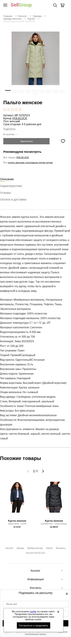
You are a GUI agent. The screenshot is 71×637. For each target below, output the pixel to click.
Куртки (31, 18)
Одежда (37, 16)
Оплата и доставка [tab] (13, 199)
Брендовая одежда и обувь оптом (21, 5)
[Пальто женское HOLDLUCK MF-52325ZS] (35, 63)
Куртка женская (17, 521)
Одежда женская (12, 18)
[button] (28, 471)
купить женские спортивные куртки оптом (30, 162)
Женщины (60, 548)
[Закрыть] (58, 611)
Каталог (22, 16)
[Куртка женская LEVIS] (17, 499)
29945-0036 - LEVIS (17, 524)
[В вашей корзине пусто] (62, 5)
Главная (7, 16)
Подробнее (9, 128)
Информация (35, 579)
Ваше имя (11, 604)
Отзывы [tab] (5, 192)
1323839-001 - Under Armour (54, 524)
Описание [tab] (7, 179)
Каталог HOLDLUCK (35, 553)
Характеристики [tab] (11, 186)
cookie (33, 611)
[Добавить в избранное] (63, 141)
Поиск (55, 5)
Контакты (35, 587)
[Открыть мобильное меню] (5, 5)
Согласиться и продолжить (33, 625)
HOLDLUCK (19, 118)
